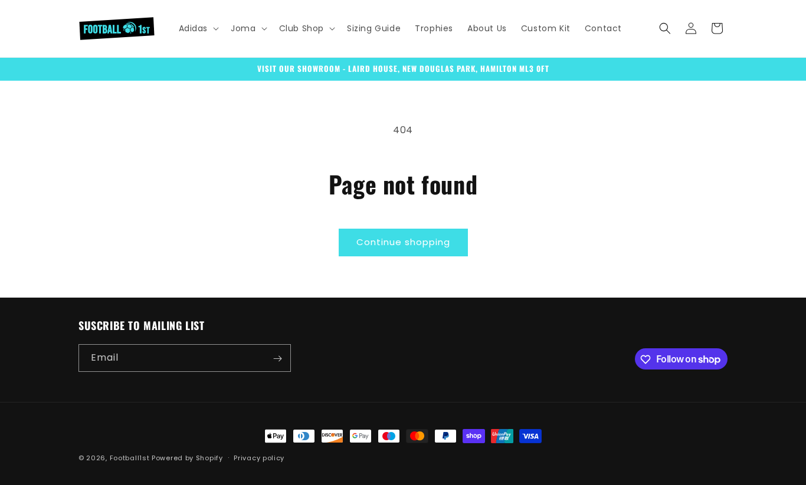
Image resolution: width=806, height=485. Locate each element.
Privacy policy (259, 457)
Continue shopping (403, 242)
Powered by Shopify (187, 458)
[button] (198, 28)
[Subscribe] (277, 358)
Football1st (130, 458)
